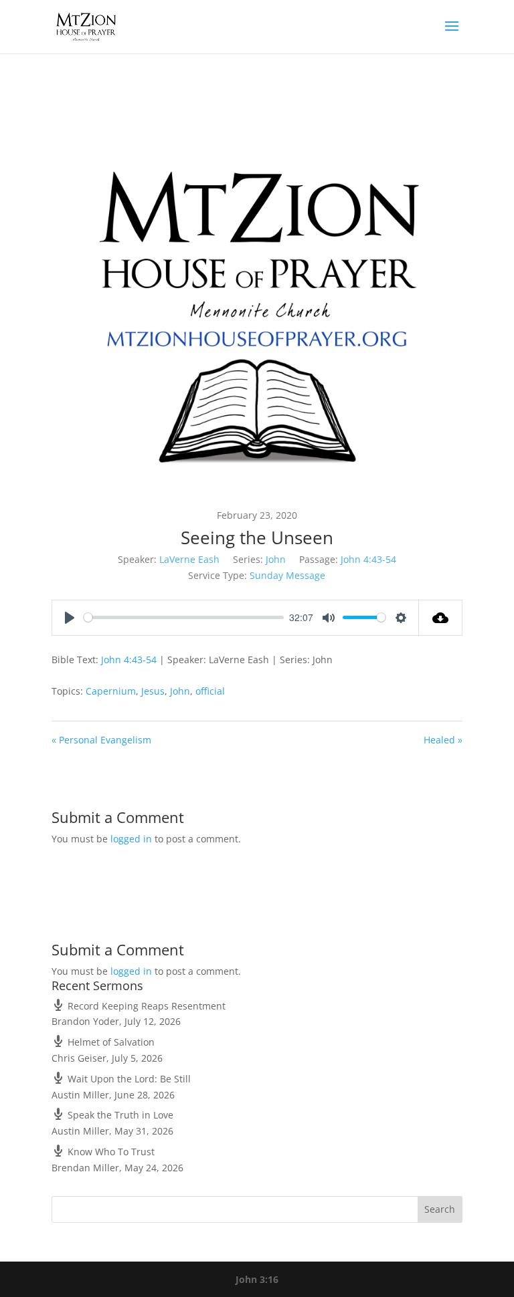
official (210, 691)
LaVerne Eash (189, 559)
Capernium (111, 691)
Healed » (443, 739)
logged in (131, 838)
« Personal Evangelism (101, 739)
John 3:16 (257, 1279)
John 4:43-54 (368, 559)
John (276, 559)
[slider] (184, 617)
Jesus (153, 691)
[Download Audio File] (440, 618)
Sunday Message (287, 575)
